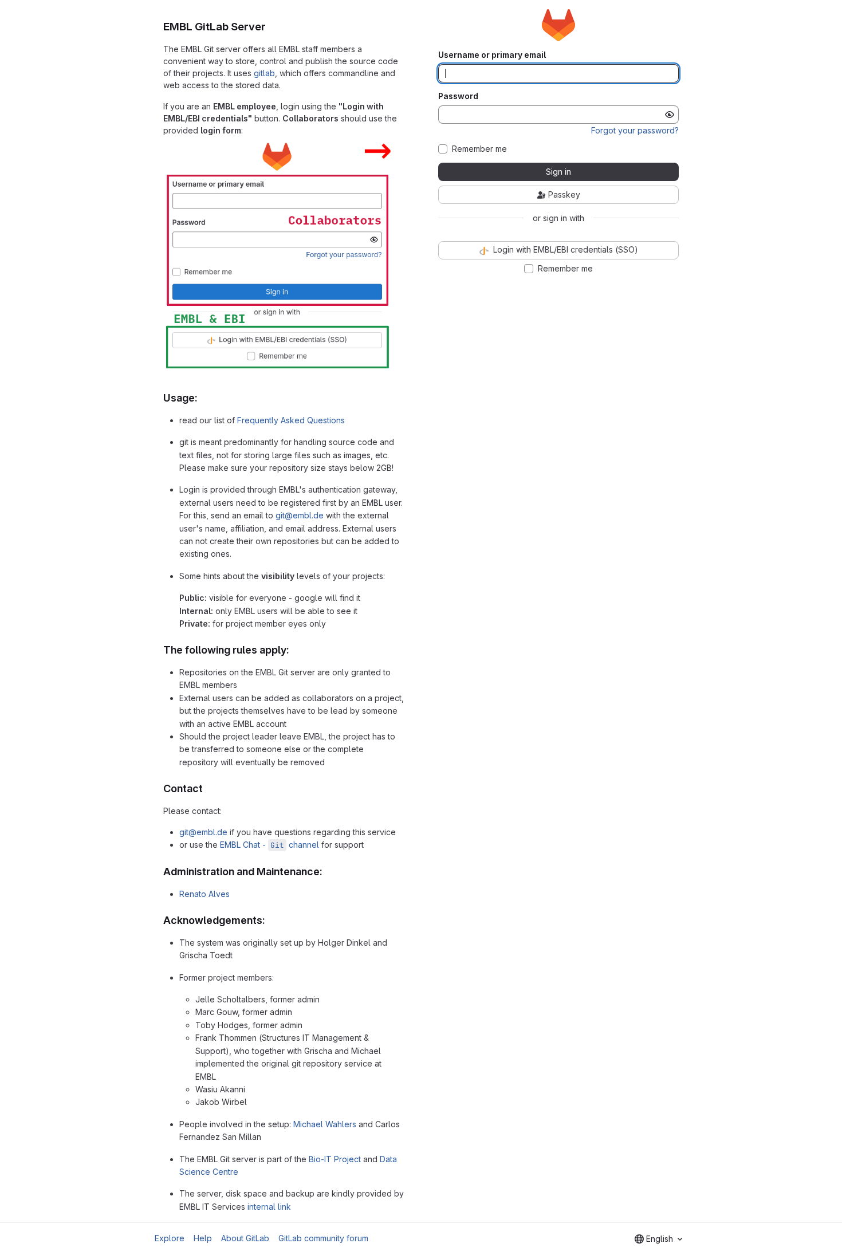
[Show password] (669, 114)
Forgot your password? (635, 130)
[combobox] (658, 1239)
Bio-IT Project (335, 1159)
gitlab (264, 73)
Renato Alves (204, 894)
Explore (169, 1238)
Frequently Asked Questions (291, 420)
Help (203, 1238)
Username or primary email (492, 55)
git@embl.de (300, 515)
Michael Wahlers (324, 1124)
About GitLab (245, 1238)
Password (458, 96)
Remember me (479, 149)
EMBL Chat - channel (269, 844)
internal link (269, 1206)
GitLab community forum (323, 1238)
